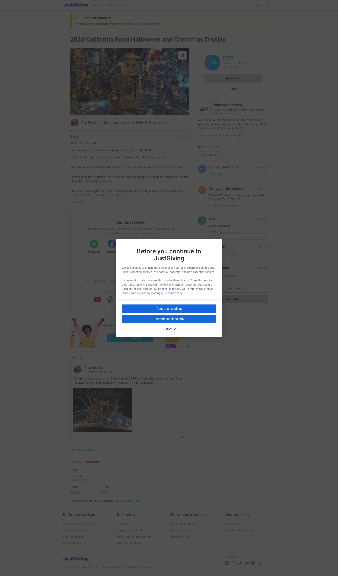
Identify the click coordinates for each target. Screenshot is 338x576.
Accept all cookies (169, 308)
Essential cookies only (169, 319)
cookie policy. (174, 293)
